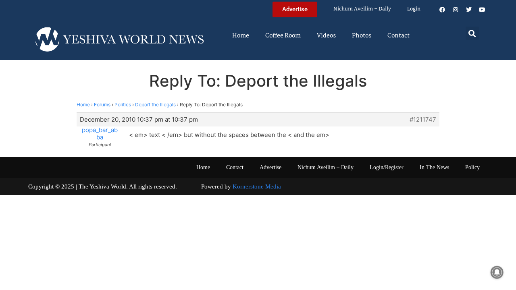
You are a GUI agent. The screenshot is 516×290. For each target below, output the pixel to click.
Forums (102, 105)
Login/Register (387, 167)
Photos (361, 36)
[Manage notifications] (497, 272)
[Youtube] (482, 9)
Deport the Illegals (155, 105)
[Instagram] (455, 9)
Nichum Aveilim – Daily (362, 9)
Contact (398, 36)
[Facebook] (442, 9)
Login (413, 9)
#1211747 (423, 119)
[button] (472, 33)
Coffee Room (283, 36)
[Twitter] (468, 9)
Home (240, 36)
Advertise (270, 167)
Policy (472, 167)
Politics (122, 105)
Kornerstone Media (257, 186)
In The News (434, 167)
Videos (326, 36)
